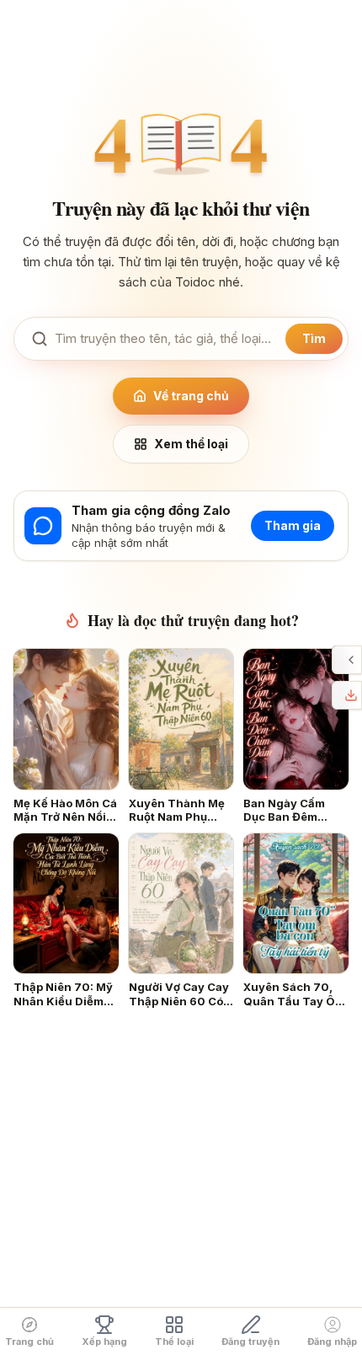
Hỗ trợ (337, 659)
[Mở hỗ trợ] (351, 659)
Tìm (314, 338)
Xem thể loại (191, 443)
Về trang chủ (191, 395)
